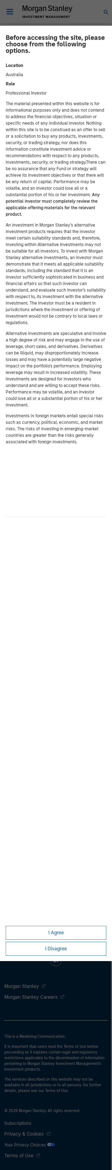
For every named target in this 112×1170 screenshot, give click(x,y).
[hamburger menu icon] (10, 11)
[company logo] (47, 11)
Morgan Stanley (21, 986)
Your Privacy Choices (25, 1145)
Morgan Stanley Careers (31, 997)
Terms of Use (18, 1156)
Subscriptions (17, 1123)
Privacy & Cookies (24, 1134)
